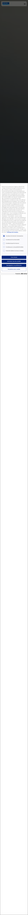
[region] (14, 549)
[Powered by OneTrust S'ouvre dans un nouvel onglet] (21, 274)
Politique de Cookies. (12, 232)
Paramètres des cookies (14, 269)
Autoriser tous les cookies (14, 261)
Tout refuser (14, 257)
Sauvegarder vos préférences (14, 265)
